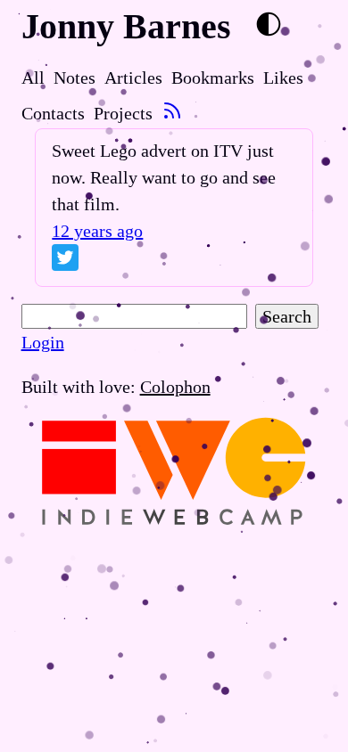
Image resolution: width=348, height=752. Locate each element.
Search (286, 316)
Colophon (175, 386)
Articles (133, 77)
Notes (74, 77)
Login (42, 342)
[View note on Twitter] (65, 261)
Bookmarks (212, 77)
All (33, 77)
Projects (123, 113)
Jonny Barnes (126, 26)
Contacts (53, 113)
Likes (283, 77)
